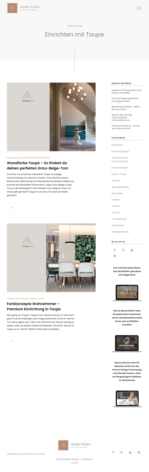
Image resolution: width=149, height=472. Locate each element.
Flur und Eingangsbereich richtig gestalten (125, 99)
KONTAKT (40, 454)
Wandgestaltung (14, 157)
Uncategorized (119, 218)
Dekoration (117, 144)
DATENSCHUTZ (27, 454)
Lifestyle (116, 180)
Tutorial (34, 157)
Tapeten (26, 157)
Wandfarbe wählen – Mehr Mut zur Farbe (126, 108)
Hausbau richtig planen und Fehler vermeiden (126, 91)
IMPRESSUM (12, 454)
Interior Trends (119, 174)
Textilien (33, 298)
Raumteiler (117, 193)
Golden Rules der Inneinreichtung (120, 159)
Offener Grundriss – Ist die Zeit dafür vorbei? (126, 127)
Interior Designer (22, 298)
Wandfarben (44, 157)
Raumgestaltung (120, 187)
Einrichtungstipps (120, 151)
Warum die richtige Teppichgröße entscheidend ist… (122, 118)
